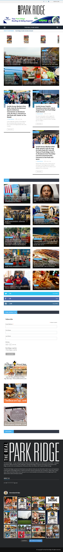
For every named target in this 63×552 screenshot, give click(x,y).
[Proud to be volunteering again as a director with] (24, 531)
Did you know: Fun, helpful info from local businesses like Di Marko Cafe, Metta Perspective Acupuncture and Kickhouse (45, 264)
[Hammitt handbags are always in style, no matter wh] (38, 531)
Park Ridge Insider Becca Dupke (16, 266)
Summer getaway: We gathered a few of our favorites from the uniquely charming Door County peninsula (12, 80)
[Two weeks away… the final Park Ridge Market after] (52, 517)
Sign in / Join (56, 1)
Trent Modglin (11, 119)
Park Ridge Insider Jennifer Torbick (15, 222)
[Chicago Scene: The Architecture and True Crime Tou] (52, 531)
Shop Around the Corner (39, 217)
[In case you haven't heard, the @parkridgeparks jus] (24, 517)
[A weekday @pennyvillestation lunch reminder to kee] (38, 503)
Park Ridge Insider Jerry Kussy (48, 83)
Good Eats (26, 79)
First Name (8, 330)
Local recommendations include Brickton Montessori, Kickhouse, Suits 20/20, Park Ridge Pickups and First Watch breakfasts (17, 242)
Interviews (8, 57)
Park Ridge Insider (46, 79)
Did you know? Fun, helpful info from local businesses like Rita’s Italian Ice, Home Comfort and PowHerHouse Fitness (17, 199)
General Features (9, 73)
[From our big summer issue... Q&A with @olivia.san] (38, 517)
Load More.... (9, 431)
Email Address (9, 324)
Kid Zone (44, 50)
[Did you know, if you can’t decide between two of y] (10, 531)
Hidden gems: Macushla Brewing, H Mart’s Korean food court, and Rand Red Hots (45, 243)
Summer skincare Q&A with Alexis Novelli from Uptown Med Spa (46, 199)
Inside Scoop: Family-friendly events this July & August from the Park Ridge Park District (45, 109)
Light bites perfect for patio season (30, 83)
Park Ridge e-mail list (12, 350)
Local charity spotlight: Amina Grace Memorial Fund (16, 287)
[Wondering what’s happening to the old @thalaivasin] (52, 503)
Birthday (8, 342)
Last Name (8, 336)
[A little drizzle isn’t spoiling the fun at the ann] (10, 517)
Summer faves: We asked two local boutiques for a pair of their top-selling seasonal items (46, 221)
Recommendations (9, 237)
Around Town (7, 91)
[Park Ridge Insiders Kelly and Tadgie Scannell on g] (10, 503)
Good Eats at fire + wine (42, 288)
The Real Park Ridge (47, 549)
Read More (10, 129)
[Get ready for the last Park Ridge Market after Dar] (24, 503)
